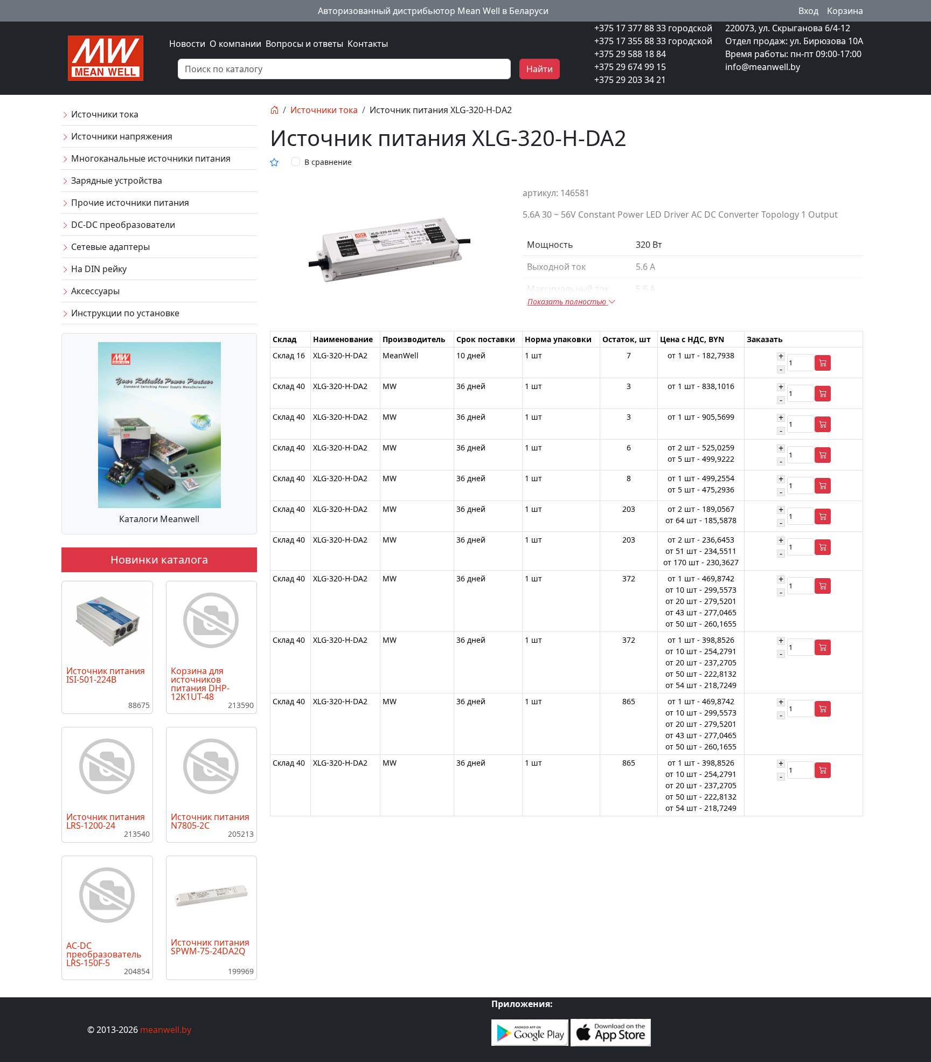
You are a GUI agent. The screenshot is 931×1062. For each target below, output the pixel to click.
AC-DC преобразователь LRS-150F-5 (104, 954)
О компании (235, 44)
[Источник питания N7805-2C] (211, 767)
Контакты (368, 44)
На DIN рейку (98, 269)
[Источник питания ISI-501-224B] (107, 621)
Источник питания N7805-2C (210, 821)
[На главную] (274, 110)
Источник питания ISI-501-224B (105, 675)
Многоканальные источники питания (150, 158)
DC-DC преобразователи (122, 225)
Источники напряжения (120, 136)
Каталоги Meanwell (159, 519)
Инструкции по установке (124, 313)
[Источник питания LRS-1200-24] (107, 767)
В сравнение (328, 162)
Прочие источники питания (129, 203)
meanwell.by (165, 1030)
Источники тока (103, 114)
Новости (187, 44)
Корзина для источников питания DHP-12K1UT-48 (200, 684)
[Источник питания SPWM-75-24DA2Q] (211, 895)
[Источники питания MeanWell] (105, 57)
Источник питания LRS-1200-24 (105, 821)
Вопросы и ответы (304, 44)
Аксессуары (94, 291)
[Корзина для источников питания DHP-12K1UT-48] (211, 621)
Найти (539, 69)
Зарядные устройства (115, 180)
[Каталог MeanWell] (159, 424)
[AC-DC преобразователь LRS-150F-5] (107, 895)
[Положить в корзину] (823, 363)
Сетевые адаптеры (109, 247)
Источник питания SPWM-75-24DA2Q (210, 946)
